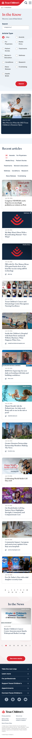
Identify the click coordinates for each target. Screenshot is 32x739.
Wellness (22, 55)
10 (27, 590)
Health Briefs (7, 75)
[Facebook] (6, 699)
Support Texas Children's (12, 683)
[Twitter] (19, 699)
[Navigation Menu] (30, 2)
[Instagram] (13, 699)
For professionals (9, 678)
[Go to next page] (23, 592)
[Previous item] (2, 646)
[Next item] (29, 646)
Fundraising (23, 67)
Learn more (6, 674)
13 (16, 592)
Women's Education (8, 56)
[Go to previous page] (5, 590)
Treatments (23, 48)
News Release (8, 68)
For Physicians (8, 43)
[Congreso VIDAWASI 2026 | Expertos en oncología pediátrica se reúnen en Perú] (17, 188)
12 (12, 592)
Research (22, 62)
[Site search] (26, 2)
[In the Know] (12, 3)
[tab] (6, 155)
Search (5, 24)
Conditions (9, 62)
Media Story (21, 43)
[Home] (2, 8)
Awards (21, 37)
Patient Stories (7, 50)
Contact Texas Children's (12, 693)
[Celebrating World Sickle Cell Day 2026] (17, 465)
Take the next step (9, 669)
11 (8, 592)
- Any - (7, 37)
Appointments (7, 688)
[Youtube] (25, 699)
